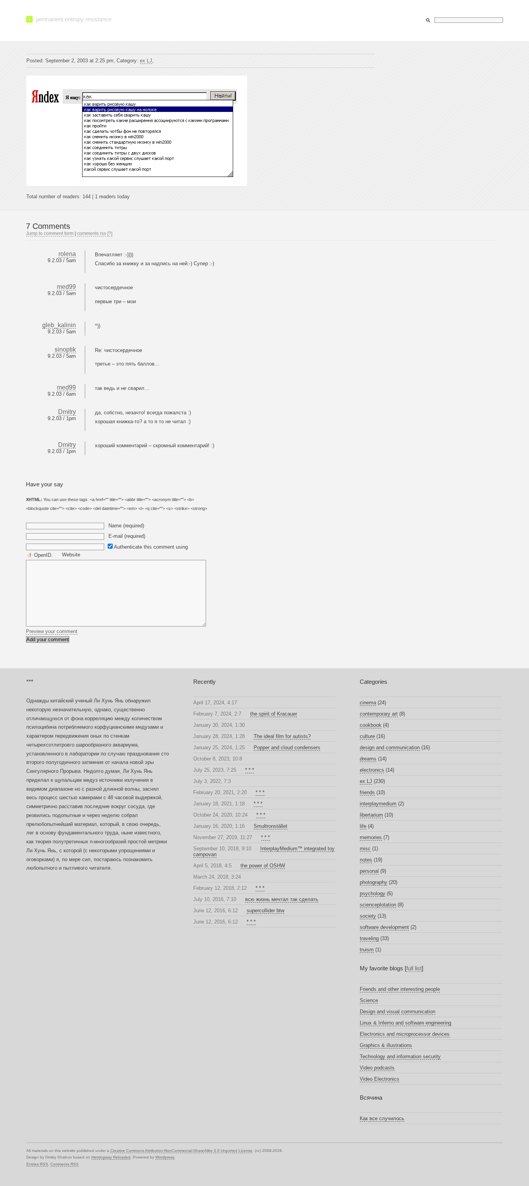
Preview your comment (51, 631)
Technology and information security (400, 1056)
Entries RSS (37, 1164)
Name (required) (126, 526)
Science (369, 1000)
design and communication (390, 747)
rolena (67, 254)
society (368, 916)
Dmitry (67, 411)
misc (365, 848)
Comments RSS (64, 1164)
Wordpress (164, 1157)
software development (384, 927)
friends (367, 792)
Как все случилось (382, 1118)
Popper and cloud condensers (287, 747)
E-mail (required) (126, 536)
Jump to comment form (50, 233)
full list (414, 968)
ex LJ (146, 61)
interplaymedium (378, 804)
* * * (249, 770)
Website (71, 555)
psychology (372, 893)
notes (366, 860)
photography (373, 882)
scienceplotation (378, 905)
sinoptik (65, 349)
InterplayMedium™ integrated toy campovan (264, 851)
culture (367, 736)
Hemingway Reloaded (111, 1157)
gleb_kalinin (59, 325)
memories (371, 837)
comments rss (91, 233)
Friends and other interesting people (400, 989)
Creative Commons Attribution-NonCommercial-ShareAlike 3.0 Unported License (181, 1150)
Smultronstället (270, 826)
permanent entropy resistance (74, 19)
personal (369, 871)
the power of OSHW (262, 865)
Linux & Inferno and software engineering (405, 1023)
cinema (368, 702)
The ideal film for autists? (282, 736)
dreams (368, 759)
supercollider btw (265, 910)
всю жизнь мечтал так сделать (281, 899)
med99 (66, 286)
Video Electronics (379, 1079)
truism (367, 950)
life (363, 826)
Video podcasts (377, 1068)
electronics (372, 770)
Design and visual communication (397, 1011)
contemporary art (379, 714)
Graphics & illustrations (386, 1045)
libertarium (371, 815)
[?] (109, 233)
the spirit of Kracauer (273, 714)
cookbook (370, 725)
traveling (369, 938)
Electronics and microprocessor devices (405, 1034)
